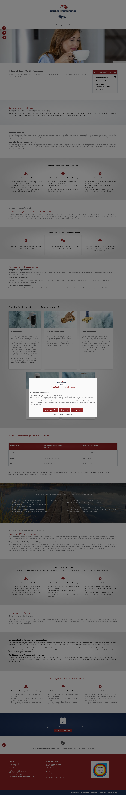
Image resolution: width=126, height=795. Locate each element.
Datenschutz (58, 414)
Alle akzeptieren (77, 410)
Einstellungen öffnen (50, 410)
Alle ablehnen (64, 410)
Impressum (68, 414)
